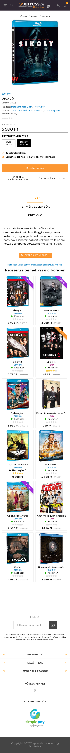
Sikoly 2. (17, 361)
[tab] (35, 198)
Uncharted (51, 464)
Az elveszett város (17, 515)
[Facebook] (35, 690)
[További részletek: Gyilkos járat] (17, 394)
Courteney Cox (35, 110)
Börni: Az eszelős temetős (51, 413)
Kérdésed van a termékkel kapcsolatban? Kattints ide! (35, 264)
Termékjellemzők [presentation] (35, 206)
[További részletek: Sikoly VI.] (17, 291)
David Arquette (52, 110)
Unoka (17, 567)
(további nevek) (9, 113)
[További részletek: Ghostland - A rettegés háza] (51, 548)
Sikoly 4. (51, 361)
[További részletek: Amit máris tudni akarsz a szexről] (51, 497)
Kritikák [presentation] (35, 215)
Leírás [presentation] (35, 198)
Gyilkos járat (17, 413)
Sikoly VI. (18, 310)
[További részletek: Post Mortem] (51, 291)
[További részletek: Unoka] (17, 548)
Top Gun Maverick (17, 464)
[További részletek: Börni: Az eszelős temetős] (51, 394)
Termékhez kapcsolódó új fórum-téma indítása (38, 255)
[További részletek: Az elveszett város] (17, 497)
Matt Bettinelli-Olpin (21, 106)
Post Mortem (51, 310)
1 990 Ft (9, 143)
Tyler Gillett (39, 106)
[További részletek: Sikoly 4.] (51, 343)
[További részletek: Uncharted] (51, 446)
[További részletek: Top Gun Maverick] (17, 446)
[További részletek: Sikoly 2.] (17, 343)
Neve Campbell (19, 110)
